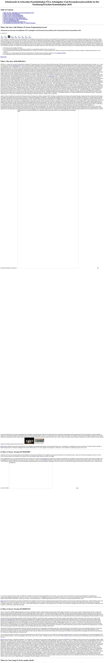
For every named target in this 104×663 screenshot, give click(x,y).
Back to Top (3, 446)
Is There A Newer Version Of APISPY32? (13, 16)
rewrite (44, 596)
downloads (44, 458)
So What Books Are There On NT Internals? (15, 19)
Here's (65, 634)
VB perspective (16, 65)
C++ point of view (51, 75)
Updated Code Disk (61, 53)
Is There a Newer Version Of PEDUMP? (13, 15)
